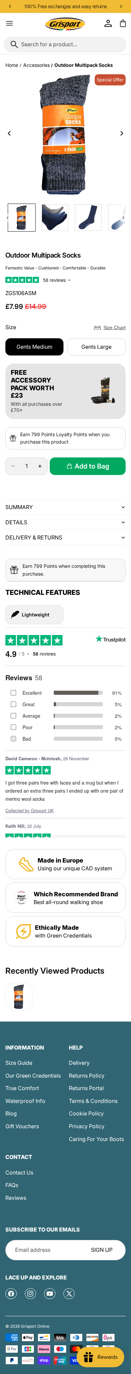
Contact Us (19, 1172)
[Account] (108, 23)
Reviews (15, 1197)
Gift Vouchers (22, 1126)
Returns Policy (86, 1075)
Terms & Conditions (93, 1101)
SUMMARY (19, 507)
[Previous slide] (7, 134)
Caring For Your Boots (96, 1139)
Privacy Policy (86, 1126)
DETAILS (16, 522)
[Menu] (9, 23)
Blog (11, 1113)
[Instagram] (30, 1294)
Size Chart (114, 327)
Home (11, 65)
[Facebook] (11, 1294)
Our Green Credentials (33, 1075)
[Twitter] (69, 1294)
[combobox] (65, 44)
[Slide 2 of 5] (55, 217)
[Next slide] (123, 134)
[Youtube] (49, 1294)
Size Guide (18, 1062)
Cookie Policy (86, 1113)
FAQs (11, 1185)
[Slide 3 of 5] (88, 217)
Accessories (36, 65)
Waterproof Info (25, 1101)
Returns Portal (86, 1088)
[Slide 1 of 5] (21, 217)
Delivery (79, 1062)
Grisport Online (35, 1326)
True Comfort (22, 1088)
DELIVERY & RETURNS (33, 537)
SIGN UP (102, 1249)
